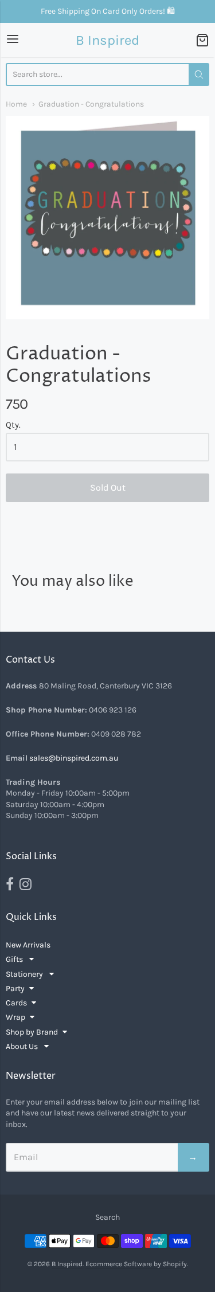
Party (15, 988)
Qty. (13, 425)
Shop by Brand (32, 1032)
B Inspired (107, 40)
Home (16, 103)
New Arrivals (28, 945)
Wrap (15, 1017)
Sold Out (108, 487)
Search (107, 1217)
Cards (16, 1003)
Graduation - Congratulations (91, 103)
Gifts (15, 959)
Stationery (25, 974)
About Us (23, 1046)
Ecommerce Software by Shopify (136, 1264)
